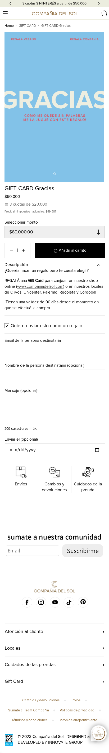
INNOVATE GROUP (65, 742)
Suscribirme (83, 550)
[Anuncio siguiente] (99, 3)
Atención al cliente (24, 631)
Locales (12, 648)
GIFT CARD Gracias (56, 26)
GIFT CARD (27, 26)
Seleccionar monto (21, 222)
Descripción (16, 264)
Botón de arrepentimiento (77, 720)
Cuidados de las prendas (30, 664)
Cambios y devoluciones (41, 700)
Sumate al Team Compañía (28, 710)
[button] (5, 13)
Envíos (75, 700)
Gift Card (14, 681)
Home (9, 26)
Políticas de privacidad (77, 710)
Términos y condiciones (29, 720)
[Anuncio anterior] (10, 3)
